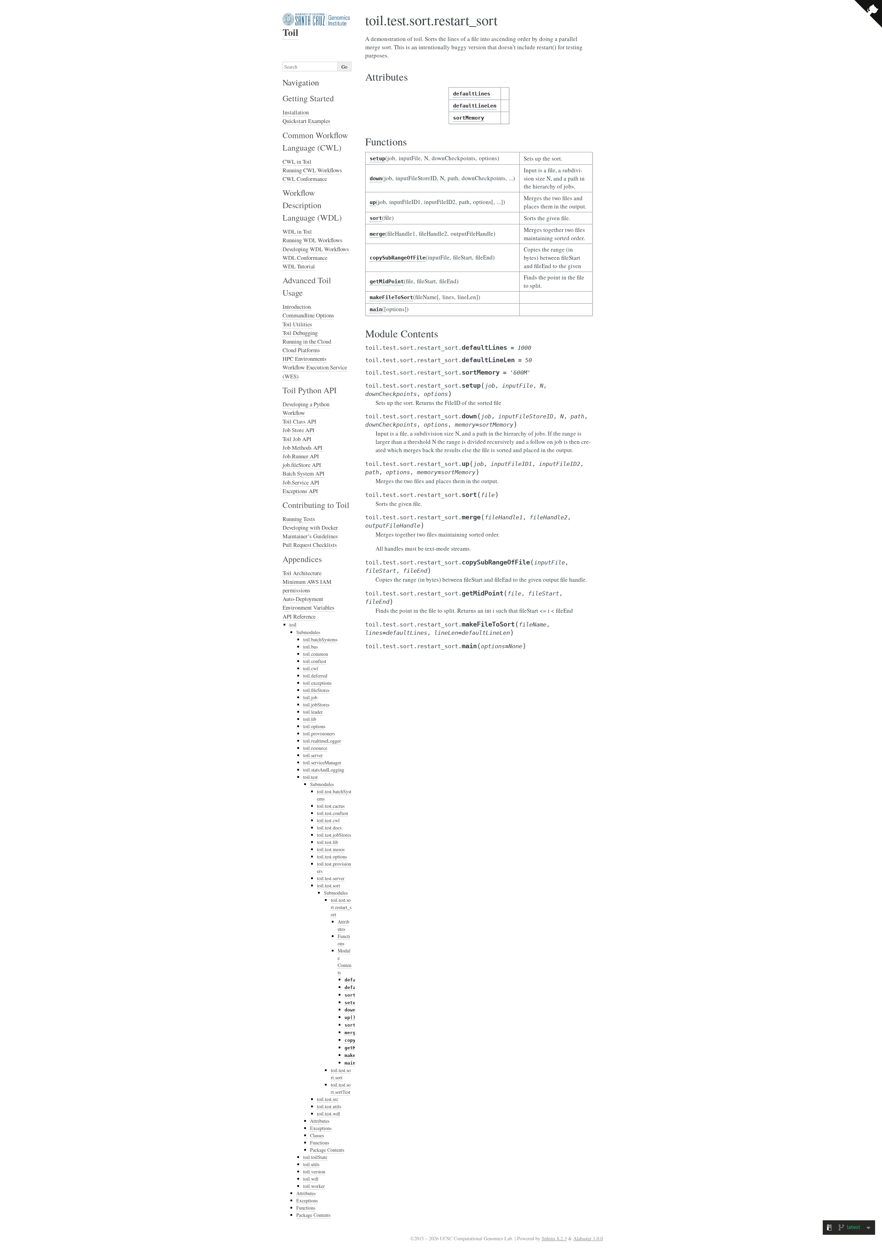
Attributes (343, 925)
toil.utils (311, 1164)
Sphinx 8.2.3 (554, 1238)
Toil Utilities (297, 324)
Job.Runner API (301, 456)
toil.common (315, 654)
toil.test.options (332, 856)
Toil (290, 32)
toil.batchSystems (320, 639)
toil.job (310, 697)
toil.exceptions (317, 683)
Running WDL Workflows (312, 240)
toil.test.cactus (331, 806)
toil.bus (310, 646)
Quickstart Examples (306, 121)
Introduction (297, 307)
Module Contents (344, 961)
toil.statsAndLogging (323, 769)
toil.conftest (314, 661)
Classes (317, 1135)
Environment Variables (309, 607)
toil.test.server (331, 878)
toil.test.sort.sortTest (341, 1088)
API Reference (299, 616)
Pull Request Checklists (310, 545)
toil (292, 624)
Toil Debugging (300, 333)
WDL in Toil (297, 231)
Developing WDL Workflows (316, 249)
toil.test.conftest (332, 813)
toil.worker (314, 1186)
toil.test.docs (329, 827)
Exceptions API (300, 491)
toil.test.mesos (331, 849)
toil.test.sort (328, 885)
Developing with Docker (310, 527)
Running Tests (299, 519)
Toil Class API (299, 421)
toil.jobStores (316, 704)
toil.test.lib (327, 842)
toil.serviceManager (322, 762)
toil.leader (313, 712)
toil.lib (309, 719)
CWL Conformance (305, 179)
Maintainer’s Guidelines (310, 536)
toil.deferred (315, 675)
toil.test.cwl (328, 820)
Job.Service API (301, 482)
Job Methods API (302, 447)
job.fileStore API (302, 465)
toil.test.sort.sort (341, 1074)
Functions (344, 940)
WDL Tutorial (299, 266)
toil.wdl (310, 1178)
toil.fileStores (316, 690)
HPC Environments (305, 359)
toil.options (314, 726)
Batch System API (304, 473)
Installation (296, 112)
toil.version (314, 1171)
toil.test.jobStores (334, 835)
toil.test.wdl (328, 1113)
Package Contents (327, 1150)
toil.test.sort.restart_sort (341, 907)
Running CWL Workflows (312, 170)
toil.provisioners (319, 733)
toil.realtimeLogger (322, 740)
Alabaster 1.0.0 (588, 1238)
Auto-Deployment (303, 599)
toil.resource (315, 748)
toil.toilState (315, 1157)
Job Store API (299, 430)
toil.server (313, 755)
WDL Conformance (305, 258)
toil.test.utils (329, 1106)
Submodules (308, 632)
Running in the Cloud (307, 341)
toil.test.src (327, 1099)
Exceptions (320, 1128)
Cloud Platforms (301, 350)
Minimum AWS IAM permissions (307, 586)
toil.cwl (310, 668)
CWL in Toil (297, 161)
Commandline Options (308, 315)
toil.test (310, 777)
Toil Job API (297, 439)
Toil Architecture (302, 573)
